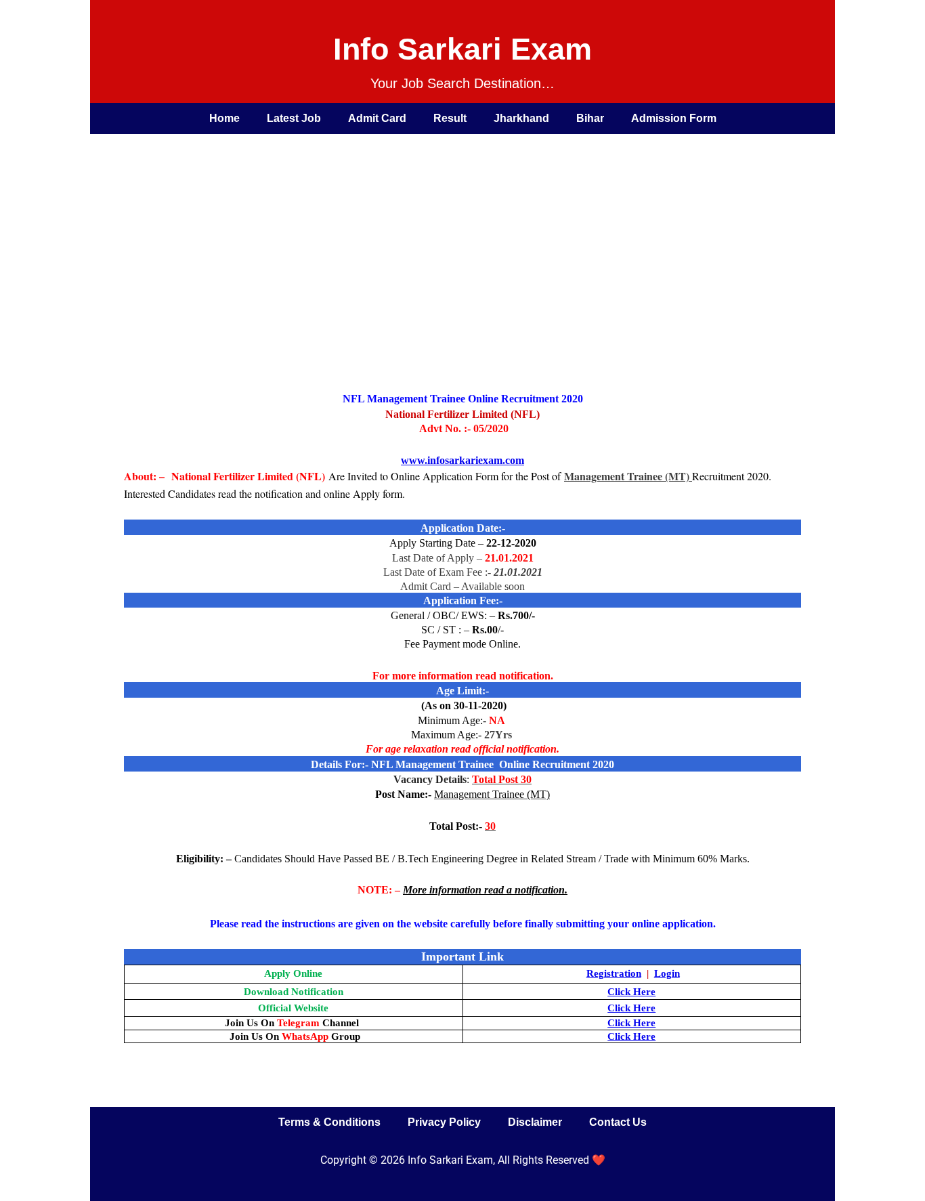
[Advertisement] (449, 236)
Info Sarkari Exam (462, 49)
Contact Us (618, 1122)
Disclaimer (535, 1122)
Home (224, 118)
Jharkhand (521, 118)
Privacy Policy (444, 1122)
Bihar (590, 118)
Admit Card (377, 118)
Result (450, 118)
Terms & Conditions (329, 1122)
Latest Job (294, 118)
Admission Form (673, 118)
